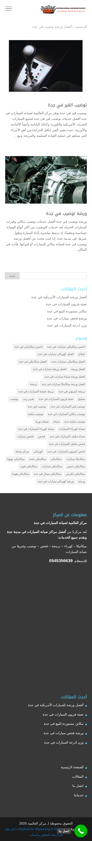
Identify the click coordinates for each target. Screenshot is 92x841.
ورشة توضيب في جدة (66, 213)
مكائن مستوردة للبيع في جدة (67, 311)
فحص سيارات (25, 436)
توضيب (14, 399)
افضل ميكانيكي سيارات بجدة (68, 361)
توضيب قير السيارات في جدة (68, 406)
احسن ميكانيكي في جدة (28, 346)
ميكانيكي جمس (76, 466)
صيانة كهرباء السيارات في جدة (36, 429)
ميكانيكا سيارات (75, 459)
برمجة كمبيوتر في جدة (72, 391)
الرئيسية (81, 26)
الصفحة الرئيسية (72, 767)
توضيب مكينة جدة (74, 421)
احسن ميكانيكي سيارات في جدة (66, 346)
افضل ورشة (78, 369)
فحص (41, 436)
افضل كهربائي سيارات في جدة (56, 354)
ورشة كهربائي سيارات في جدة (56, 481)
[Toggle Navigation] (8, 9)
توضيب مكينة (35, 414)
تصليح (81, 399)
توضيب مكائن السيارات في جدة (66, 414)
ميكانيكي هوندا (20, 473)
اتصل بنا (78, 786)
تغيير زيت (28, 399)
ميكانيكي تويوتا (16, 459)
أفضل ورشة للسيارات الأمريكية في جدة (59, 297)
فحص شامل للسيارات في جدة (67, 444)
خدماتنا (79, 795)
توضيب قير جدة (37, 406)
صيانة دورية (42, 421)
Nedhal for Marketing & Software (42, 829)
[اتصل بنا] (80, 831)
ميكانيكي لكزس (75, 473)
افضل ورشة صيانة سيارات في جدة (65, 376)
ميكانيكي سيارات (52, 466)
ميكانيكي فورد (28, 466)
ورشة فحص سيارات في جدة (67, 318)
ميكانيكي (56, 459)
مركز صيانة (22, 451)
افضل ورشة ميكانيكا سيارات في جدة (63, 384)
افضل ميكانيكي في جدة (32, 361)
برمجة (33, 384)
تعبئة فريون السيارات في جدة (66, 304)
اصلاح (81, 354)
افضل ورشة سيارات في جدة (49, 369)
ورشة (81, 481)
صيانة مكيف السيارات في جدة (67, 436)
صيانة (56, 421)
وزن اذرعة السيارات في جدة (67, 325)
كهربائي (38, 451)
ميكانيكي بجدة (37, 459)
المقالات (78, 776)
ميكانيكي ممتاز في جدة (47, 473)
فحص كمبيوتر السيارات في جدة (66, 451)
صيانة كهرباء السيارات (72, 429)
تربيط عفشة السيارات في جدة (36, 391)
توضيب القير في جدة (67, 105)
